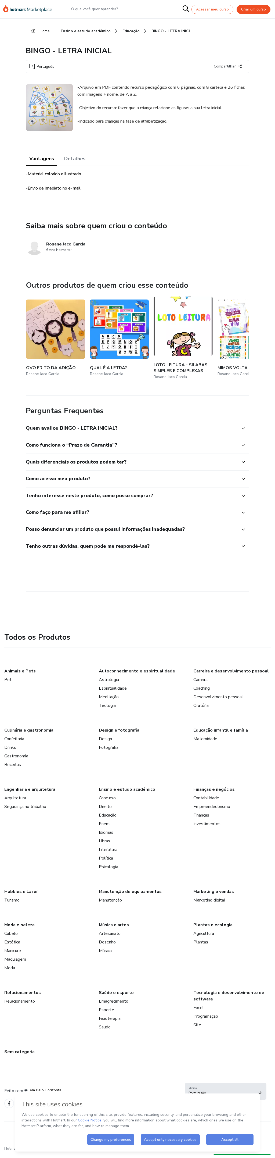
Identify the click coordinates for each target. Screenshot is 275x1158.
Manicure (12, 951)
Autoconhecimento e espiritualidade (137, 671)
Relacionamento (19, 1001)
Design (105, 739)
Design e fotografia (119, 730)
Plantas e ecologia (213, 925)
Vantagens (41, 158)
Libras (104, 841)
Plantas (200, 942)
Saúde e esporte (116, 993)
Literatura (108, 850)
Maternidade (205, 739)
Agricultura (203, 933)
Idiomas (106, 832)
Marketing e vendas (213, 892)
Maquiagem (15, 959)
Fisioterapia (110, 1018)
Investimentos (206, 824)
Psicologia (108, 867)
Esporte (106, 1010)
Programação (205, 1016)
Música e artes (114, 925)
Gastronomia (16, 756)
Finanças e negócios (214, 789)
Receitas (12, 765)
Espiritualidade (113, 688)
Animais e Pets (20, 671)
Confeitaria (14, 739)
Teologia (107, 705)
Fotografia (108, 747)
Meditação (109, 697)
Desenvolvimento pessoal (218, 697)
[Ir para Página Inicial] (30, 9)
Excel (198, 1008)
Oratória (201, 705)
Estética (12, 942)
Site (197, 1025)
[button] (131, 428)
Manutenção (110, 900)
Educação (108, 815)
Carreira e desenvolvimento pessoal (231, 671)
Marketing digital (209, 900)
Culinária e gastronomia (28, 730)
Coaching (201, 688)
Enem (104, 824)
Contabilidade (206, 798)
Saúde (105, 1027)
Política (106, 858)
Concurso (107, 798)
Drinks (10, 747)
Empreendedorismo (211, 807)
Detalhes (74, 158)
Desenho (107, 942)
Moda (9, 968)
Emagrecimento (113, 1001)
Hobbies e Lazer (21, 892)
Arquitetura (15, 798)
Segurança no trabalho (25, 807)
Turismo (12, 900)
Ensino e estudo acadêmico (127, 789)
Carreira (200, 680)
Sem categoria (19, 1052)
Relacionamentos (22, 993)
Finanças (201, 815)
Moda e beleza (19, 925)
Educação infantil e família (220, 730)
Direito (105, 807)
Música (105, 951)
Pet (8, 680)
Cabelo (11, 933)
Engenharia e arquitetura (29, 789)
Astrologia (109, 680)
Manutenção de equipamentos (130, 892)
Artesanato (110, 933)
